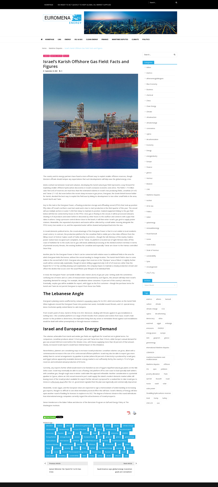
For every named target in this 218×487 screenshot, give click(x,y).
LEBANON (76, 441)
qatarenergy (150, 222)
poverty (67, 448)
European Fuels (89, 437)
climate (116, 426)
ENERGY (125, 433)
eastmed (86, 433)
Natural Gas (81, 444)
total (84, 456)
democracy (49, 433)
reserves (119, 448)
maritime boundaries (119, 441)
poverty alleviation (153, 374)
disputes (61, 433)
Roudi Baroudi (151, 234)
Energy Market (51, 437)
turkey (100, 456)
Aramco (149, 73)
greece (118, 437)
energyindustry (65, 437)
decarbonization (125, 429)
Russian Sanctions (111, 452)
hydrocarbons (51, 441)
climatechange (64, 429)
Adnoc (148, 67)
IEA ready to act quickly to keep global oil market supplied (84, 5)
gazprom (109, 437)
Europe (149, 161)
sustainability (74, 456)
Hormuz (149, 178)
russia (56, 452)
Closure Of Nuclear (79, 429)
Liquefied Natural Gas (90, 441)
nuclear (149, 200)
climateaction (50, 429)
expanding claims (91, 301)
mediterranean (68, 444)
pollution (57, 448)
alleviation (49, 426)
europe (77, 437)
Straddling (61, 456)
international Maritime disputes (157, 347)
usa (126, 456)
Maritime (105, 441)
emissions (114, 433)
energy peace (151, 333)
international (64, 441)
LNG (59, 39)
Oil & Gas (78, 39)
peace (127, 444)
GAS (100, 437)
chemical (149, 95)
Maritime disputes (52, 444)
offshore (92, 444)
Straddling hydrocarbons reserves (158, 393)
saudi (123, 452)
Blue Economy (151, 84)
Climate (135, 39)
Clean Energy (92, 39)
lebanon (46, 56)
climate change (128, 426)
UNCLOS (118, 456)
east (77, 433)
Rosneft (129, 448)
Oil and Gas (109, 444)
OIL (100, 444)
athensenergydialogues (83, 426)
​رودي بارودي (150, 272)
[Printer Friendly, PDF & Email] (49, 417)
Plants (48, 448)
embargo (104, 433)
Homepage (48, 5)
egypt (95, 433)
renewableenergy (152, 228)
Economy (149, 145)
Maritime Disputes (120, 39)
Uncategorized (151, 267)
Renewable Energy (105, 448)
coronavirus (150, 128)
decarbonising (111, 429)
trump (92, 456)
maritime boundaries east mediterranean (155, 358)
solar (131, 452)
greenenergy (129, 437)
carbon (107, 426)
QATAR (92, 448)
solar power (50, 456)
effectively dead (57, 382)
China (148, 101)
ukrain (109, 456)
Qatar (148, 217)
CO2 (91, 429)
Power (76, 448)
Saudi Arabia (151, 245)
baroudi (98, 426)
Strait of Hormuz (152, 250)
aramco (59, 426)
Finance (105, 39)
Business (149, 89)
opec (119, 444)
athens (68, 426)
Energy (68, 39)
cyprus (99, 429)
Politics (146, 39)
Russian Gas (96, 452)
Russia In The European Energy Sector (75, 452)
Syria (148, 261)
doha (69, 433)
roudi (48, 452)
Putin (84, 448)
